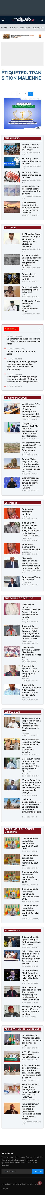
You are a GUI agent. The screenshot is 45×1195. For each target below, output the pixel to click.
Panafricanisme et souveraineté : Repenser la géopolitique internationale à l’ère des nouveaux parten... (31, 1111)
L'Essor (24, 152)
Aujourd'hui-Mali (27, 538)
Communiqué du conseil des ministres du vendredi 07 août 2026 (30, 877)
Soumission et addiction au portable (29, 276)
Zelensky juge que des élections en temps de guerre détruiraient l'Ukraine (30, 483)
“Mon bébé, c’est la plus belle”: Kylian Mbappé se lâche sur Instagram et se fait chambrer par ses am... (31, 957)
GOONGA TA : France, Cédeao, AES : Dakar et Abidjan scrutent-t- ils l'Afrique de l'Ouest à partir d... (31, 529)
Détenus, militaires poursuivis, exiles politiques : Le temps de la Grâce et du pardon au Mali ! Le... (31, 765)
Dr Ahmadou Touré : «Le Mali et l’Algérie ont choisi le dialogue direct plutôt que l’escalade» (31, 240)
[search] (42, 20)
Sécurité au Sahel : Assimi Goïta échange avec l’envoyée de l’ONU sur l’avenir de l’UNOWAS (31, 1090)
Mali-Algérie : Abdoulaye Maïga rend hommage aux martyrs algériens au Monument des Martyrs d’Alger (22, 365)
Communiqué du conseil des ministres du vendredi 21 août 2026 (30, 843)
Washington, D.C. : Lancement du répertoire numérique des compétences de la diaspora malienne (31, 410)
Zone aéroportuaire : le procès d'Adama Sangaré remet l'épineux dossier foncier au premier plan (31, 724)
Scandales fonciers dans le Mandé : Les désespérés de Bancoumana (31, 446)
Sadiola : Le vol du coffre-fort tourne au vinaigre (30, 147)
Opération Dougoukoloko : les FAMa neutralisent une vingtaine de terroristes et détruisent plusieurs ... (31, 806)
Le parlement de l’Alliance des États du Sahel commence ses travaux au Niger (23, 341)
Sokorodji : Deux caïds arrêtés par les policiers (31, 161)
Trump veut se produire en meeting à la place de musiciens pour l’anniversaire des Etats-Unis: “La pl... (31, 993)
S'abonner (37, 1171)
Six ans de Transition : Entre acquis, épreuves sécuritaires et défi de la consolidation (31, 563)
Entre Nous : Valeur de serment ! (31, 578)
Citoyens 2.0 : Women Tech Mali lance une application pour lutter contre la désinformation (30, 429)
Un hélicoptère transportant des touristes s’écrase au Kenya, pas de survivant (30, 207)
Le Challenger (26, 453)
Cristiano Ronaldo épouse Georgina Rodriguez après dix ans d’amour (31, 941)
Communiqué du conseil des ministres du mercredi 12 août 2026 (30, 860)
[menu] (3, 20)
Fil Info (4, 28)
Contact (5, 1188)
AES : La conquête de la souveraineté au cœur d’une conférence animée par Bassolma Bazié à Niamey (31, 1071)
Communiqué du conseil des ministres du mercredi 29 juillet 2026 (30, 894)
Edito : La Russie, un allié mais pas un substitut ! (31, 289)
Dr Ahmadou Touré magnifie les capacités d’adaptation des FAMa (31, 306)
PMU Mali (14, 28)
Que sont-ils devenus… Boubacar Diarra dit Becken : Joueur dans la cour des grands (31, 610)
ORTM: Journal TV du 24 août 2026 (21, 352)
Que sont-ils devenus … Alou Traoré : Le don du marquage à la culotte (30, 671)
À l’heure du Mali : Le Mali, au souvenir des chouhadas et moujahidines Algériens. (31, 260)
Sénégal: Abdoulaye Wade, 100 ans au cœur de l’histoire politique (31, 1010)
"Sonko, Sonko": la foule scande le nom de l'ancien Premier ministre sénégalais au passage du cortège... (31, 786)
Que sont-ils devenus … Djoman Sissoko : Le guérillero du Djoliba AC (31, 652)
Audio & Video (38, 28)
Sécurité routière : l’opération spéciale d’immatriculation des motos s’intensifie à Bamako (31, 745)
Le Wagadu (25, 733)
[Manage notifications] (40, 1183)
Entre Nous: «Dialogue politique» (27, 511)
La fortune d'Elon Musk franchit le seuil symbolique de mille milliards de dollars (31, 975)
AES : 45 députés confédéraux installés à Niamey (30, 1054)
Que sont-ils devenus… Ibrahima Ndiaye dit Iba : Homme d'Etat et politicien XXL (31, 690)
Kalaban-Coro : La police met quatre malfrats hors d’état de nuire (31, 190)
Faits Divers (25, 28)
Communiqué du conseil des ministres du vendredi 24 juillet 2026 (30, 910)
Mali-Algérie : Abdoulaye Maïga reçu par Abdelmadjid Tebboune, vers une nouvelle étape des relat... (23, 379)
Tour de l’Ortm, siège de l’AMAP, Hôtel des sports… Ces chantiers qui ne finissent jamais (31, 464)
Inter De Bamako (27, 472)
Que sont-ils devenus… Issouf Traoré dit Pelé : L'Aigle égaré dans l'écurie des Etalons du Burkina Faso (31, 632)
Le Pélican (25, 295)
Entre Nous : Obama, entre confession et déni (31, 547)
